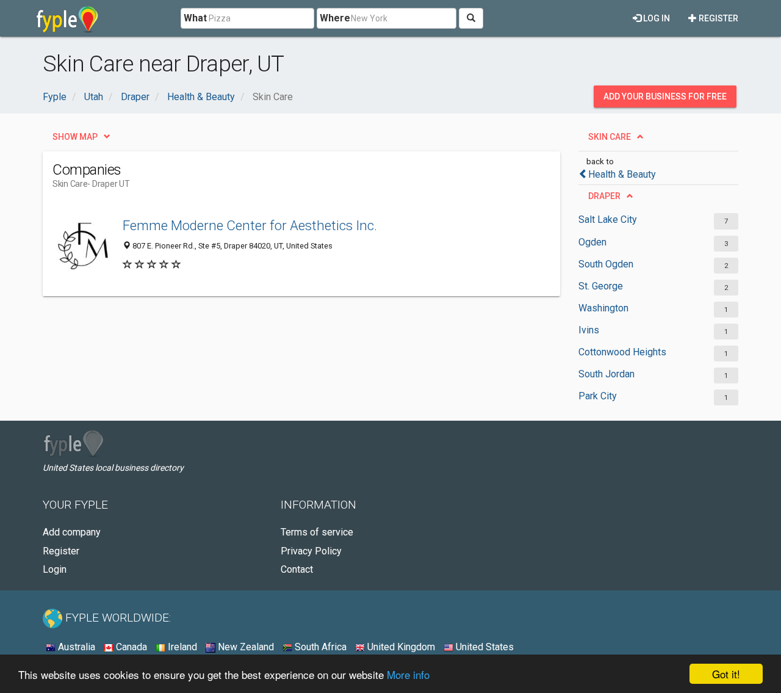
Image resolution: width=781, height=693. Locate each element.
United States (483, 647)
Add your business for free (665, 96)
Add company (72, 532)
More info (408, 674)
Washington (603, 308)
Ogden (592, 242)
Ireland (181, 647)
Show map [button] (75, 137)
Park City (597, 396)
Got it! (726, 673)
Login (55, 569)
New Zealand (244, 647)
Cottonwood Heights (622, 352)
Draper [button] (604, 196)
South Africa (319, 647)
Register (717, 18)
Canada (130, 647)
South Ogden (605, 264)
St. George (600, 286)
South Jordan (606, 374)
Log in (655, 18)
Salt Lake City (607, 219)
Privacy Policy (311, 551)
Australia (75, 647)
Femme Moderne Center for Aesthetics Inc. (250, 225)
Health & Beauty (622, 174)
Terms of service (317, 532)
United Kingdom (400, 647)
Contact (297, 569)
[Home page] (67, 18)
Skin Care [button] (609, 137)
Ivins (588, 330)
